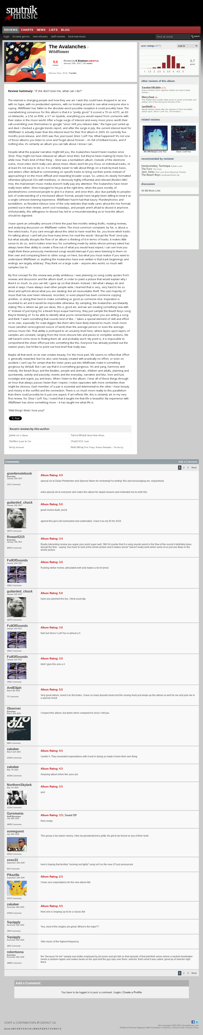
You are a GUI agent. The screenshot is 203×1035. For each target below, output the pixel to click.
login (6, 36)
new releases (40, 36)
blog (65, 29)
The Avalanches (67, 46)
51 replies (87, 63)
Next (194, 467)
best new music (77, 36)
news (41, 29)
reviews (10, 29)
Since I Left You (183, 151)
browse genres (21, 36)
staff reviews (58, 36)
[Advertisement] (169, 224)
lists (53, 29)
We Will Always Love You (155, 151)
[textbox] (173, 36)
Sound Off (71, 815)
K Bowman (82, 60)
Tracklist (72, 73)
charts (27, 29)
